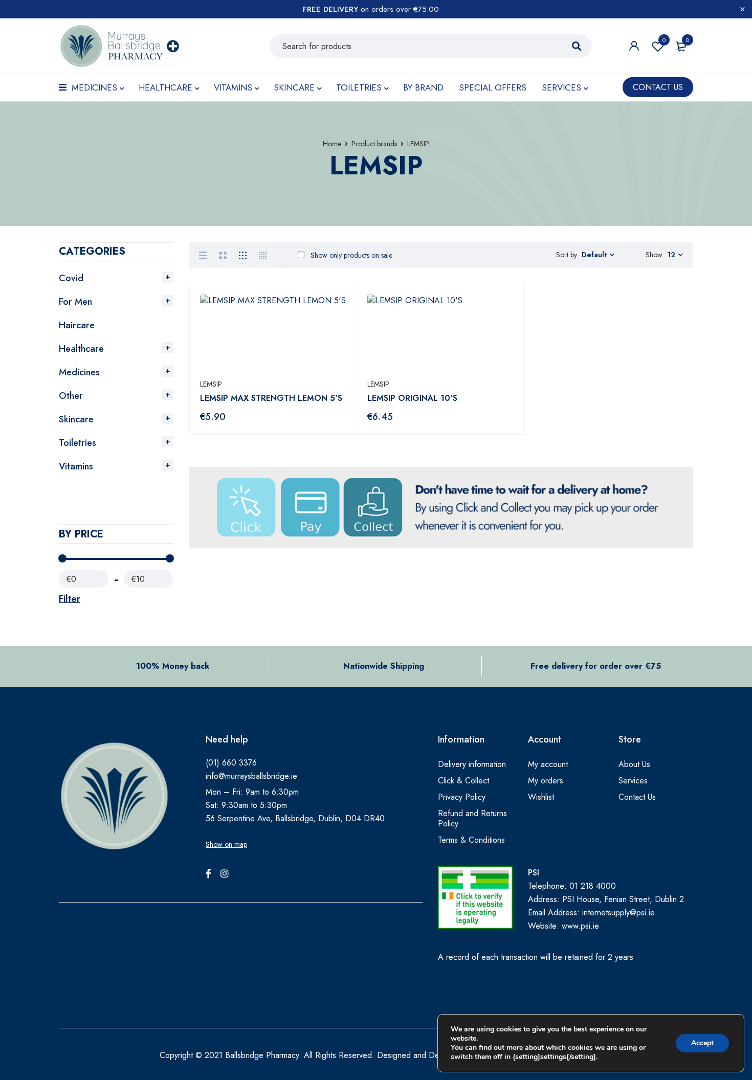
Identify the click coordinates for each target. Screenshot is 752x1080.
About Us (634, 764)
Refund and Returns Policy (472, 818)
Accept (702, 1043)
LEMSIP (211, 384)
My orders (545, 780)
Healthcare (81, 348)
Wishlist (664, 40)
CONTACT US (658, 87)
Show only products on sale (350, 255)
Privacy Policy (461, 797)
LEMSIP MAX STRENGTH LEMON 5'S (271, 398)
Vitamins (76, 466)
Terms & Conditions (471, 840)
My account (548, 764)
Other (71, 395)
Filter (69, 599)
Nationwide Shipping (383, 666)
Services (633, 780)
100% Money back (172, 666)
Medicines (79, 372)
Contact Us (637, 797)
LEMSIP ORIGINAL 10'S (412, 398)
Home (332, 144)
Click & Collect (463, 780)
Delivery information (472, 764)
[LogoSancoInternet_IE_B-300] (475, 897)
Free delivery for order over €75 (595, 666)
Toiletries (77, 442)
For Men (75, 301)
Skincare (76, 419)
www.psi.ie (580, 926)
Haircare (77, 325)
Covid (71, 278)
